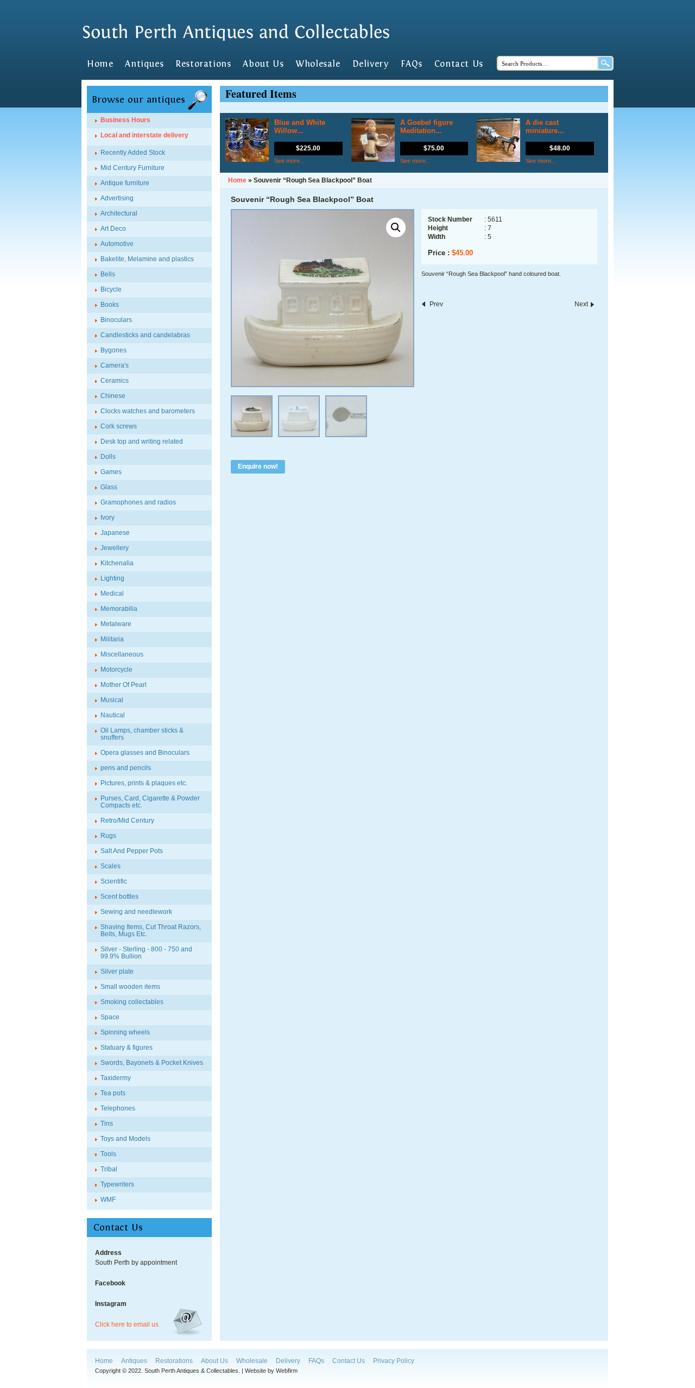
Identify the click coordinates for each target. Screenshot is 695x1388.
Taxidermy (115, 1078)
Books (109, 304)
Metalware (115, 624)
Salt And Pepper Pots (131, 851)
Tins (106, 1123)
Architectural (118, 213)
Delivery (370, 64)
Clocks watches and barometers (147, 411)
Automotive (117, 244)
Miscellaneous (121, 654)
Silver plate (117, 971)
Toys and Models (125, 1139)
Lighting (112, 578)
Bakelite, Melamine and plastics (147, 259)
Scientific (113, 881)
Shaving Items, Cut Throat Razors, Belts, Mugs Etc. (150, 930)
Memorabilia (118, 609)
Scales (110, 866)
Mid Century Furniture (132, 168)
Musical (111, 700)
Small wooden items (130, 986)
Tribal (108, 1169)
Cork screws (118, 426)
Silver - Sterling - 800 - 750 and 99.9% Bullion (146, 952)
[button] (396, 227)
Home (100, 64)
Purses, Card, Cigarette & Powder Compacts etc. (150, 801)
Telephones (117, 1108)
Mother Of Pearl (123, 685)
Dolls (108, 456)
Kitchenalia (117, 563)
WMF (108, 1199)
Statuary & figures (126, 1047)
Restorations (203, 64)
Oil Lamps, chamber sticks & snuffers (142, 734)
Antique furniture (124, 183)
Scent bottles (119, 896)
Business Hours (125, 120)
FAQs (411, 64)
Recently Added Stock (132, 152)
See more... (289, 160)
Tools (108, 1154)
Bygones (113, 350)
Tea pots (112, 1093)
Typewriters (117, 1184)
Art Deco (113, 228)
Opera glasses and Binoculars (144, 752)
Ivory (107, 517)
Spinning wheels (125, 1032)
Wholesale (317, 64)
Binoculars (116, 320)
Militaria (112, 639)
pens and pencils (125, 768)
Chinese (112, 396)
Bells (107, 274)
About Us (263, 64)
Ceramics (114, 380)
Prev (436, 304)
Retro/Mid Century (127, 820)
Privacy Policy (393, 1361)
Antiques (144, 64)
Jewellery (114, 548)
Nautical (112, 715)
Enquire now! (258, 466)
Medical (112, 593)
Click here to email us (127, 1324)
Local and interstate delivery (144, 135)
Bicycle (111, 289)
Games (111, 472)
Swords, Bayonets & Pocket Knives (151, 1063)
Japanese (115, 533)
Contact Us (458, 64)
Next (581, 304)
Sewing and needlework (136, 912)
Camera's (114, 365)
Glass (108, 487)
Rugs (108, 836)
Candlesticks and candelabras (145, 335)
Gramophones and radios (138, 502)
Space (109, 1017)
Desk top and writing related (141, 441)
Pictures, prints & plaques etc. (143, 783)
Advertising (117, 198)
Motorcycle (116, 669)
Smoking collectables (131, 1002)
